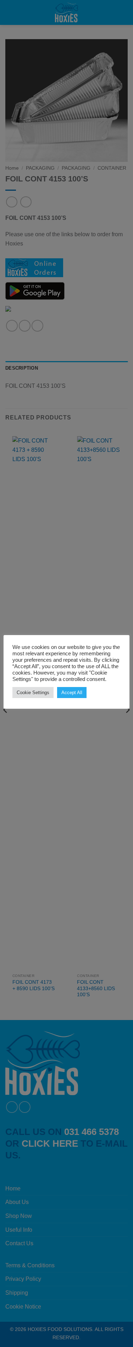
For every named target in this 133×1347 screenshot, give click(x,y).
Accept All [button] (71, 692)
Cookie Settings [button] (33, 692)
